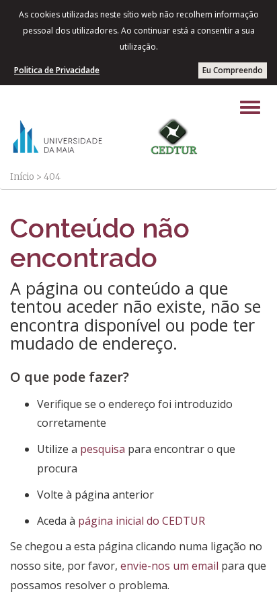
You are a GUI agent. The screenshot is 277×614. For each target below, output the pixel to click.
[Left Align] (250, 107)
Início (22, 177)
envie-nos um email (169, 565)
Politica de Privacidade (57, 70)
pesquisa (102, 449)
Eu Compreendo (232, 70)
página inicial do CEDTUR (141, 520)
